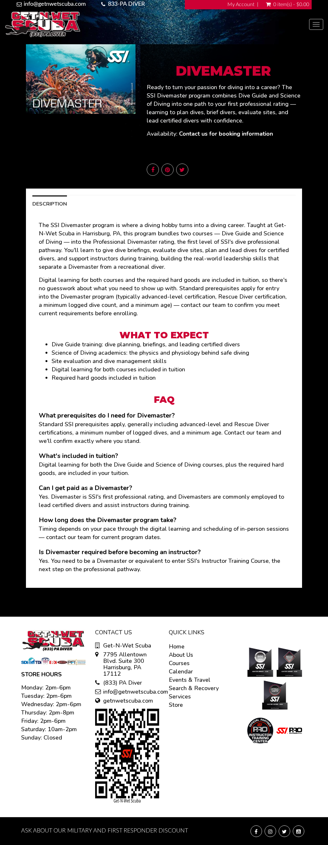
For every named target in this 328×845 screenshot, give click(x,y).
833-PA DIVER (126, 4)
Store (176, 705)
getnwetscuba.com (128, 701)
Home (176, 646)
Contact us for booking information (226, 134)
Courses (179, 663)
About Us (181, 655)
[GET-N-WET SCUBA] (157, 24)
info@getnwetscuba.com (55, 4)
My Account (240, 4)
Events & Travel (189, 680)
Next (150, 84)
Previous (11, 84)
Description (49, 203)
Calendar (181, 671)
